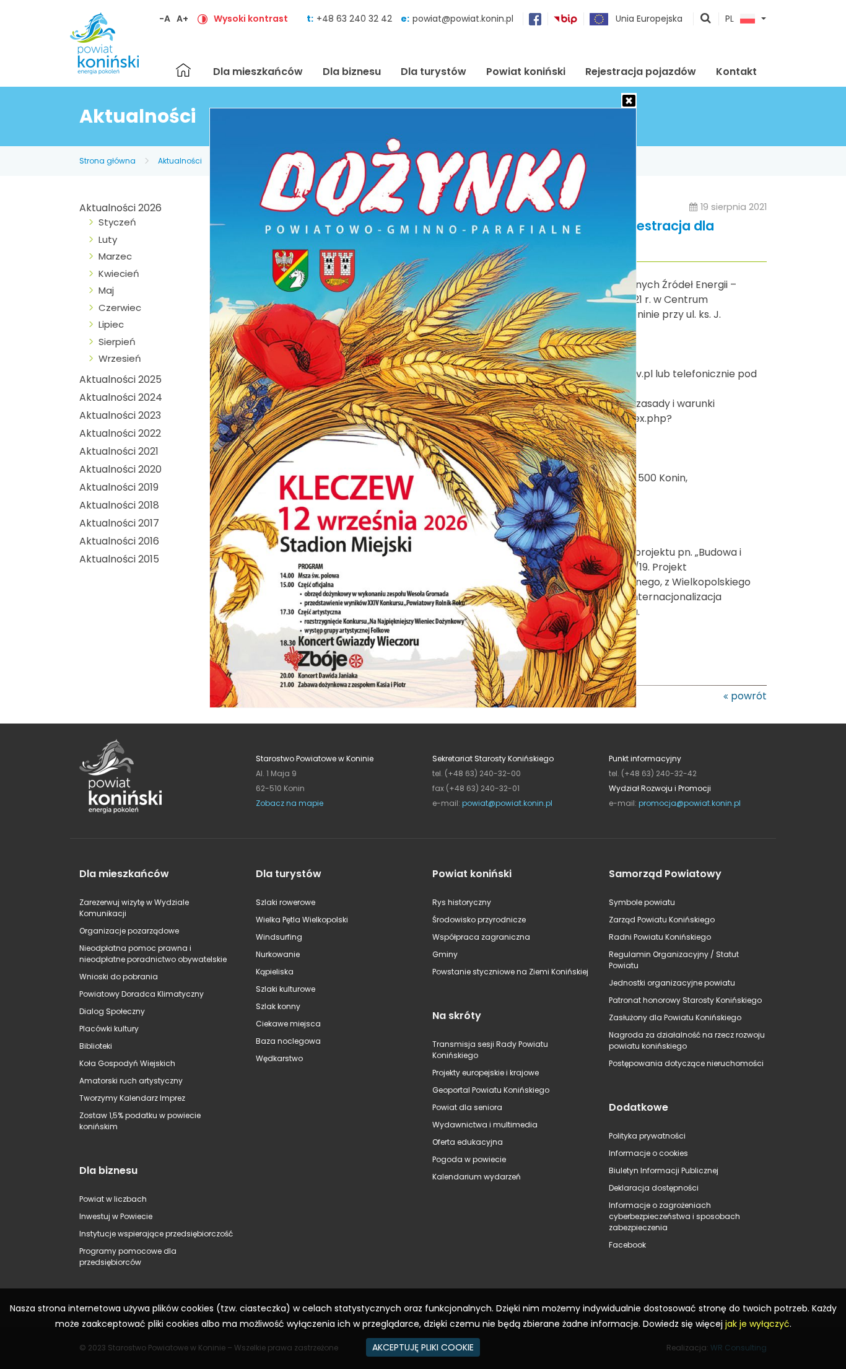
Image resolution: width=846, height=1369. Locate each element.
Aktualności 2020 (120, 469)
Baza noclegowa (288, 1041)
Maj (106, 290)
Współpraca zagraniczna (481, 937)
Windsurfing (279, 937)
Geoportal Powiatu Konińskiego (490, 1090)
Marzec (115, 256)
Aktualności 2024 (120, 397)
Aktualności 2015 (119, 559)
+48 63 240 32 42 (355, 18)
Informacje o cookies (648, 1153)
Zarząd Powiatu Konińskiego (662, 919)
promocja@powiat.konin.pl (690, 803)
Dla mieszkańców (258, 71)
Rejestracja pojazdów (640, 71)
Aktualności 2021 (119, 451)
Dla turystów (433, 71)
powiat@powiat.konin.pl (462, 18)
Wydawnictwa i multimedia (485, 1124)
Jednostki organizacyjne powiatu (672, 983)
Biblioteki (95, 1046)
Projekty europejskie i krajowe (485, 1072)
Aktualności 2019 (119, 487)
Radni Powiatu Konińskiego (660, 937)
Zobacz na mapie (289, 803)
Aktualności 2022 (120, 433)
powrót (749, 696)
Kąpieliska (275, 971)
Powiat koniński (525, 71)
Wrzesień (119, 358)
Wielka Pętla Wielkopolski (302, 919)
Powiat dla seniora (467, 1107)
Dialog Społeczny (112, 1011)
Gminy (445, 954)
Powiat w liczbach (113, 1199)
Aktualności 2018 (119, 505)
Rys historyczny (461, 902)
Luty (107, 239)
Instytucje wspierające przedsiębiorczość (156, 1233)
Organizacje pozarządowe (129, 930)
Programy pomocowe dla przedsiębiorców (128, 1256)
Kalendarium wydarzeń (476, 1176)
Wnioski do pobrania (118, 976)
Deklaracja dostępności (654, 1188)
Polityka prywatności (647, 1136)
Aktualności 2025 (120, 379)
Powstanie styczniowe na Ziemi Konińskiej (510, 971)
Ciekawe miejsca (288, 1023)
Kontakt (736, 71)
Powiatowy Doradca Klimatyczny (141, 994)
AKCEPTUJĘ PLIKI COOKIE (423, 1347)
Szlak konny (278, 1006)
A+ (182, 18)
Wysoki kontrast (251, 18)
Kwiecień (118, 273)
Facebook (627, 1245)
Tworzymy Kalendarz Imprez (132, 1098)
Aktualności (180, 160)
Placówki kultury (109, 1028)
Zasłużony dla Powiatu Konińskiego (675, 1017)
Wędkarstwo (279, 1058)
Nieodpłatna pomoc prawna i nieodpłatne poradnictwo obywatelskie (153, 953)
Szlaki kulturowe (285, 989)
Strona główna (183, 70)
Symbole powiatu (642, 902)
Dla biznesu (352, 71)
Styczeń (117, 222)
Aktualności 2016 (119, 541)
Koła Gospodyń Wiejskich (127, 1063)
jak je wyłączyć (757, 1324)
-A (164, 18)
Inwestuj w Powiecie (115, 1216)
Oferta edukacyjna (467, 1142)
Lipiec (111, 324)
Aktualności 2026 (120, 208)
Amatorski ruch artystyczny (131, 1080)
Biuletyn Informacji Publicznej (663, 1170)
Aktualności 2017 (119, 523)
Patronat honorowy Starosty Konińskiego (685, 1000)
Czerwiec (119, 307)
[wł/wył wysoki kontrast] (202, 18)
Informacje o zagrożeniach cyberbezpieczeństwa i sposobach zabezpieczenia (674, 1216)
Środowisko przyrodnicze (479, 919)
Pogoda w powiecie (469, 1159)
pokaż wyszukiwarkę (706, 19)
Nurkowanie (278, 954)
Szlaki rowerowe (285, 902)
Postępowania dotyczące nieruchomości (686, 1063)
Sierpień (117, 341)
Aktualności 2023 (120, 415)
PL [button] (729, 19)
